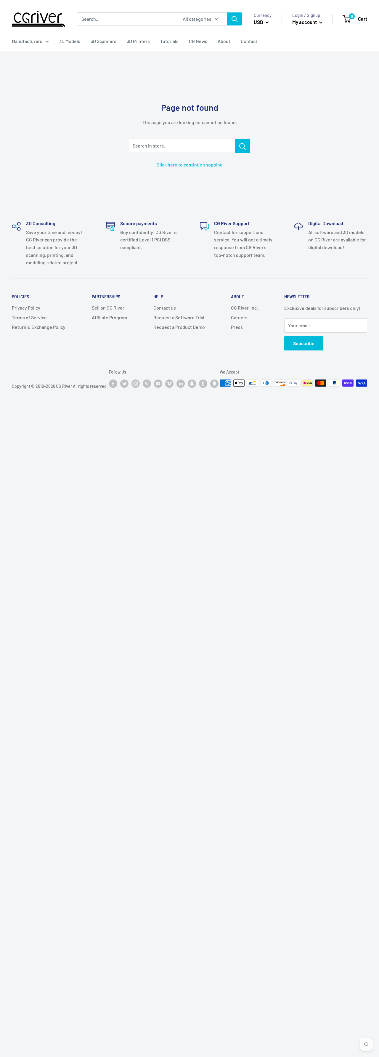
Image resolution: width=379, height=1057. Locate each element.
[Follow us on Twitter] (124, 383)
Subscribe (303, 343)
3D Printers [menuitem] (138, 41)
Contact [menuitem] (249, 41)
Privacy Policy (26, 307)
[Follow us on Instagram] (135, 383)
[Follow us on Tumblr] (203, 383)
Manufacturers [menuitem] (27, 41)
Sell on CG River (108, 307)
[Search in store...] (242, 146)
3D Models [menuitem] (69, 41)
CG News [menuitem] (198, 41)
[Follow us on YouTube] (158, 383)
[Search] (234, 18)
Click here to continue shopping (190, 164)
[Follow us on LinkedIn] (180, 383)
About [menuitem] (224, 41)
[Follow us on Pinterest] (147, 383)
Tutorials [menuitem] (169, 41)
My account (305, 22)
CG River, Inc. (244, 307)
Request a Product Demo (179, 327)
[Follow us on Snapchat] (192, 383)
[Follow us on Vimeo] (169, 383)
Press (237, 327)
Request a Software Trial (178, 317)
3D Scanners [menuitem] (103, 41)
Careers (239, 317)
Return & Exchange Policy (38, 327)
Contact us (164, 307)
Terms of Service (29, 317)
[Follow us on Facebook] (113, 383)
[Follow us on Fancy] (214, 383)
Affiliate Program (109, 317)
